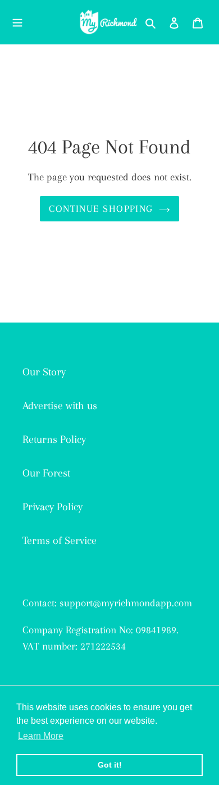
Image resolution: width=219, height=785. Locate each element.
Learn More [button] (40, 736)
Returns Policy (54, 439)
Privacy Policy (52, 507)
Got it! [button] (110, 764)
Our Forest (46, 473)
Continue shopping (101, 208)
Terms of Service (59, 540)
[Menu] (17, 22)
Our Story (44, 372)
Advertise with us (59, 406)
